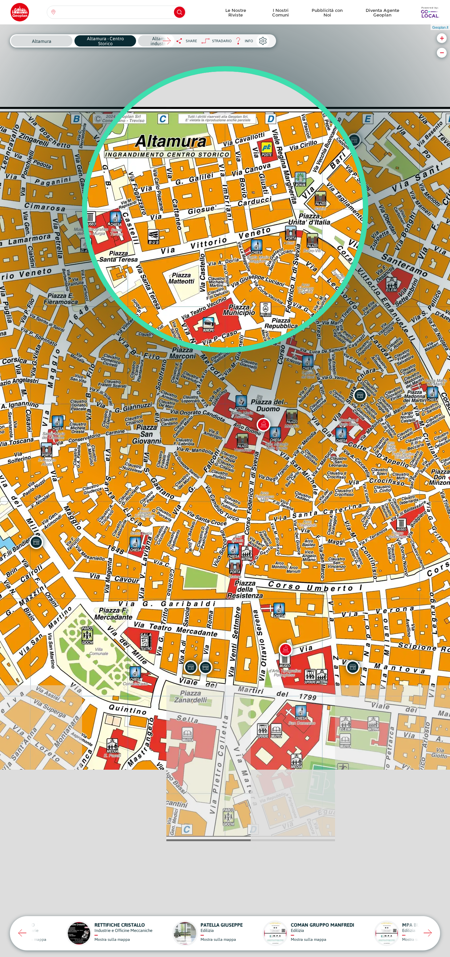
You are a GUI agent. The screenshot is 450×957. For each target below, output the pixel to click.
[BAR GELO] (191, 667)
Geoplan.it (440, 27)
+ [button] (442, 38)
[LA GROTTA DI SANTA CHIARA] (360, 395)
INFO (242, 42)
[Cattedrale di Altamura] (263, 425)
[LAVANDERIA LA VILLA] (205, 667)
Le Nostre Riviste (235, 12)
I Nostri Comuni (280, 12)
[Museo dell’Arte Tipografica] (285, 650)
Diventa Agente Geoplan (382, 12)
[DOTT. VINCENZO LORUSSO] (353, 667)
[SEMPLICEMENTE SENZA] (36, 542)
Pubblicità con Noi (327, 12)
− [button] (442, 52)
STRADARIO (222, 41)
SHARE (191, 41)
